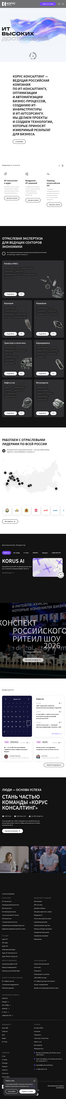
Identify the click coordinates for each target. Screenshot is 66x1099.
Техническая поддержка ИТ (10, 985)
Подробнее (10, 294)
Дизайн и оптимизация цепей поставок (46, 988)
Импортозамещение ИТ (9, 967)
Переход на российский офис (11, 971)
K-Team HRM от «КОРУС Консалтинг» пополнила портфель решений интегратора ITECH (47, 716)
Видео (4, 1038)
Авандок (5, 1002)
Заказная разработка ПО (9, 964)
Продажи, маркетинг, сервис (43, 912)
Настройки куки (60, 1087)
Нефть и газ (38, 1042)
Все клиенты (9, 521)
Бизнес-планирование (41, 985)
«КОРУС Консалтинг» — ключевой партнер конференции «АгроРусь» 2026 (48, 726)
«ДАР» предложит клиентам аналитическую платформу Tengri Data (48, 707)
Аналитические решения (41, 964)
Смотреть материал (31, 660)
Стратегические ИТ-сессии (10, 915)
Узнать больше (7, 573)
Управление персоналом (41, 932)
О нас (3, 1056)
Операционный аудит (8, 950)
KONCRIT (5, 1009)
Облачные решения (8, 988)
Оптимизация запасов (9, 912)
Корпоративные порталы (42, 925)
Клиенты (5, 1070)
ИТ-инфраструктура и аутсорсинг (44, 981)
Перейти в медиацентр (54, 765)
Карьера (4, 1066)
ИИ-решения (38, 901)
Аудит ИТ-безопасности (9, 953)
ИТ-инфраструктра (8, 981)
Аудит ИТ (5, 939)
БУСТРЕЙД (5, 1005)
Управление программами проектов (13, 925)
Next (62, 165)
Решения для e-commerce (42, 974)
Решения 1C (37, 971)
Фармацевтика (38, 1049)
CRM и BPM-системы (40, 978)
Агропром (37, 1031)
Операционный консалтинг (10, 905)
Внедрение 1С (38, 915)
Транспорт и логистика (41, 1038)
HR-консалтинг (7, 919)
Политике (32, 1086)
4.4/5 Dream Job (21, 816)
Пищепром (37, 1035)
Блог (3, 1035)
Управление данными (40, 922)
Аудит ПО (5, 946)
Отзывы (4, 1060)
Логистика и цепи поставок (42, 919)
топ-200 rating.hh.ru (37, 816)
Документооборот (40, 908)
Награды (4, 1063)
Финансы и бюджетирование (43, 929)
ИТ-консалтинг (7, 901)
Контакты (5, 1073)
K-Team (4, 1012)
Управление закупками (41, 936)
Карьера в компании (11, 831)
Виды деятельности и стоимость (56, 1086)
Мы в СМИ (5, 1028)
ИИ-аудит (5, 943)
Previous (59, 165)
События (4, 1031)
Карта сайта (6, 1077)
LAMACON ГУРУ (6, 1016)
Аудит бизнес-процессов (9, 956)
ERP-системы (38, 905)
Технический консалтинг (9, 922)
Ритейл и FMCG (38, 1028)
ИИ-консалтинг (7, 908)
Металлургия (38, 1045)
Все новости (56, 734)
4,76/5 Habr (7, 816)
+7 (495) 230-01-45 (41, 1069)
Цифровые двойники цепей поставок (13, 929)
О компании (19, 142)
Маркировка (38, 939)
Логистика (37, 967)
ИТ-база (4, 1042)
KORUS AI (5, 998)
